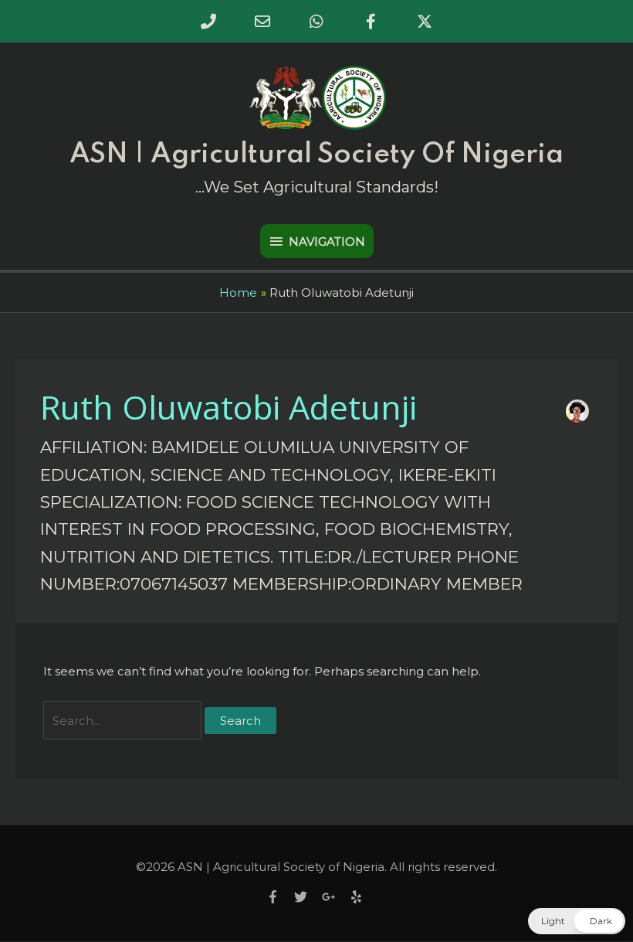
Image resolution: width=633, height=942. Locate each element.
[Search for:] (124, 720)
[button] (576, 921)
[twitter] (306, 896)
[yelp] (358, 896)
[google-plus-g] (334, 896)
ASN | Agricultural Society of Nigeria (316, 154)
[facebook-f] (278, 896)
